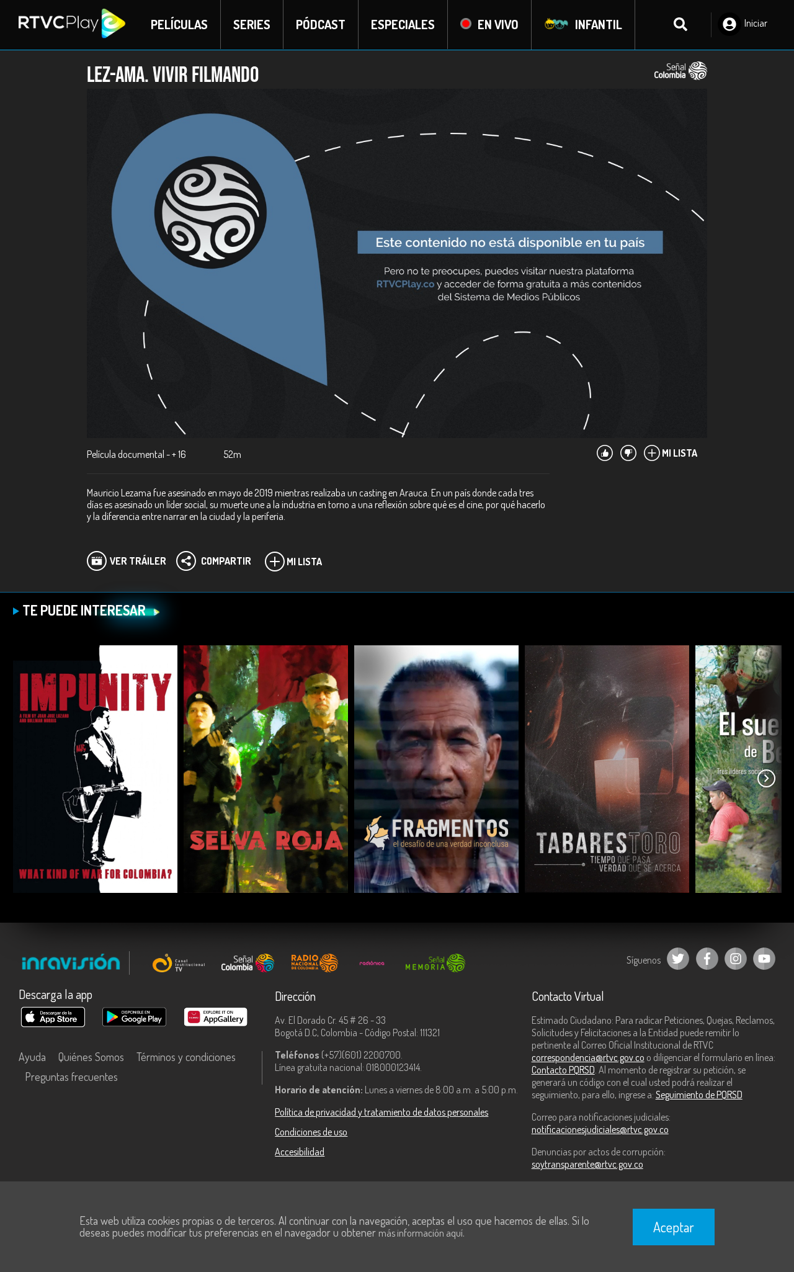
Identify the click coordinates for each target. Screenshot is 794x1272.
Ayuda (32, 1057)
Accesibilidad (299, 1151)
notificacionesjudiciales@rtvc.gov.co (600, 1129)
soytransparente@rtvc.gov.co (587, 1164)
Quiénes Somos (91, 1057)
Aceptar (673, 1226)
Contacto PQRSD (563, 1070)
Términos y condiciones (186, 1057)
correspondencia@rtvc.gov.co (588, 1057)
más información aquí (420, 1233)
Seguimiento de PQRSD (699, 1094)
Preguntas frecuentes (71, 1076)
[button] (766, 778)
